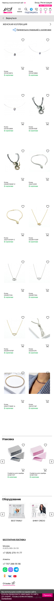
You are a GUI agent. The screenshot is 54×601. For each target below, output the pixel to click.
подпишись (31, 12)
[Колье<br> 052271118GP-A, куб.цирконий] (14, 382)
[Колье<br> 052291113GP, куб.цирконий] (39, 215)
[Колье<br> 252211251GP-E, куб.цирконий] (14, 215)
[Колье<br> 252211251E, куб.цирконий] (39, 160)
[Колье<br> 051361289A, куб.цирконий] (14, 104)
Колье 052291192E (33, 128)
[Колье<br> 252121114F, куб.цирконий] (39, 382)
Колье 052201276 (33, 350)
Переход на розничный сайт (13, 3)
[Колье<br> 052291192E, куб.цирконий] (39, 104)
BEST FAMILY (16, 521)
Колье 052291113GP (33, 239)
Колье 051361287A (8, 72)
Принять (47, 595)
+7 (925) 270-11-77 (12, 552)
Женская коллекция (15, 24)
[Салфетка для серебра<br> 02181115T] (17, 453)
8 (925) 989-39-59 (11, 548)
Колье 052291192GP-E (9, 183)
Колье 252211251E (33, 183)
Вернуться (10, 18)
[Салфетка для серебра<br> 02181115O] (39, 453)
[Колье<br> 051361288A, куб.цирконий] (39, 49)
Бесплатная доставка (14, 540)
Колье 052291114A (8, 294)
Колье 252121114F (33, 405)
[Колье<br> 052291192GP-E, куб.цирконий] (14, 160)
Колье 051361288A (33, 72)
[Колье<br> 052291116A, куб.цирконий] (39, 271)
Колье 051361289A (8, 128)
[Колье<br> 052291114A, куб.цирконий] (14, 271)
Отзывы (7, 583)
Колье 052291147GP (9, 350)
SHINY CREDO (39, 521)
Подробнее (6, 598)
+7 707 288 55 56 (12, 564)
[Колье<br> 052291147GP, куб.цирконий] (14, 326)
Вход (37, 3)
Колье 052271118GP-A (9, 405)
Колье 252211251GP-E (9, 239)
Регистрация (46, 3)
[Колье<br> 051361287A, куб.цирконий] (14, 49)
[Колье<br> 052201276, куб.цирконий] (39, 326)
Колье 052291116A (33, 294)
